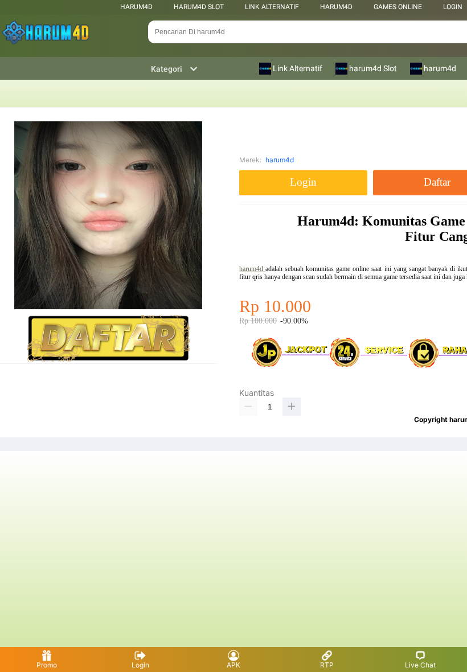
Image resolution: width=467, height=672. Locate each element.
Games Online (398, 7)
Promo (46, 665)
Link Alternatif (272, 7)
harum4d (136, 7)
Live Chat (420, 665)
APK (233, 665)
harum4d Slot (199, 7)
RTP (327, 665)
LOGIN (452, 7)
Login (140, 665)
